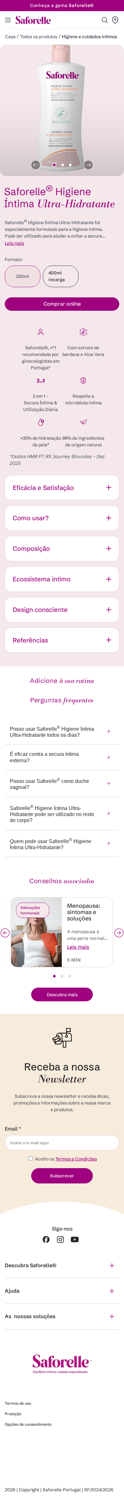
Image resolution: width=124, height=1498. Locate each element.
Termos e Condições (76, 1159)
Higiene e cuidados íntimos (89, 36)
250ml (28, 280)
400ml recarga (63, 278)
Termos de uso (18, 1403)
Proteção (13, 1413)
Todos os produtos (38, 36)
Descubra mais (62, 994)
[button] (105, 20)
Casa (10, 36)
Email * (13, 1129)
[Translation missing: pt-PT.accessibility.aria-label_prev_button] (5, 933)
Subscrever (62, 1176)
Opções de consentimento (28, 1424)
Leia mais (14, 243)
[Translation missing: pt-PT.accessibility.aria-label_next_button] (119, 933)
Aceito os (66, 1159)
